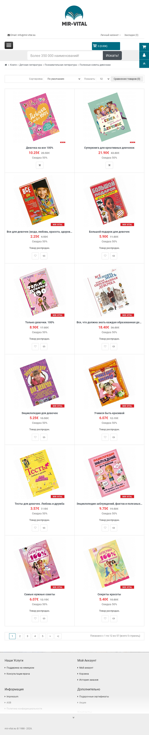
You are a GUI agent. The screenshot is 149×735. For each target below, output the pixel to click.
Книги (13, 65)
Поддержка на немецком (20, 667)
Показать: (89, 79)
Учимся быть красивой (109, 413)
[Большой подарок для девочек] (109, 200)
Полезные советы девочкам (95, 65)
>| (58, 636)
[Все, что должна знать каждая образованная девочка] (109, 291)
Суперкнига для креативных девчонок (109, 147)
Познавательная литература (61, 65)
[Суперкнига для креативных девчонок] (109, 117)
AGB (9, 702)
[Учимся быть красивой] (109, 382)
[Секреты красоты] (109, 563)
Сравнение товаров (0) (127, 78)
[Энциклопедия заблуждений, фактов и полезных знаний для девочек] (109, 472)
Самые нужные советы (39, 594)
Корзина (84, 673)
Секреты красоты (109, 594)
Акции (82, 702)
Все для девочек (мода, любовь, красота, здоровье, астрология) (40, 231)
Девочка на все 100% (39, 147)
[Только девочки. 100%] (40, 291)
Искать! (112, 55)
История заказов (88, 679)
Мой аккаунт (86, 667)
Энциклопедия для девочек (40, 413)
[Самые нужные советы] (40, 563)
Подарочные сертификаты (94, 696)
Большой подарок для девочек (109, 231)
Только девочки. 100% (39, 322)
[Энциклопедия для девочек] (40, 382)
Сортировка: (36, 79)
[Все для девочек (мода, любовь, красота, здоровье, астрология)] (40, 200)
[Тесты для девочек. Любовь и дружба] (40, 472)
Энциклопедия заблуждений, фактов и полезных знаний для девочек (109, 503)
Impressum (12, 696)
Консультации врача (18, 673)
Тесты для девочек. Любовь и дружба (39, 503)
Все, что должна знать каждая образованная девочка (109, 322)
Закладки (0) (131, 35)
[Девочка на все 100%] (39, 117)
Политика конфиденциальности (24, 708)
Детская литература (30, 65)
